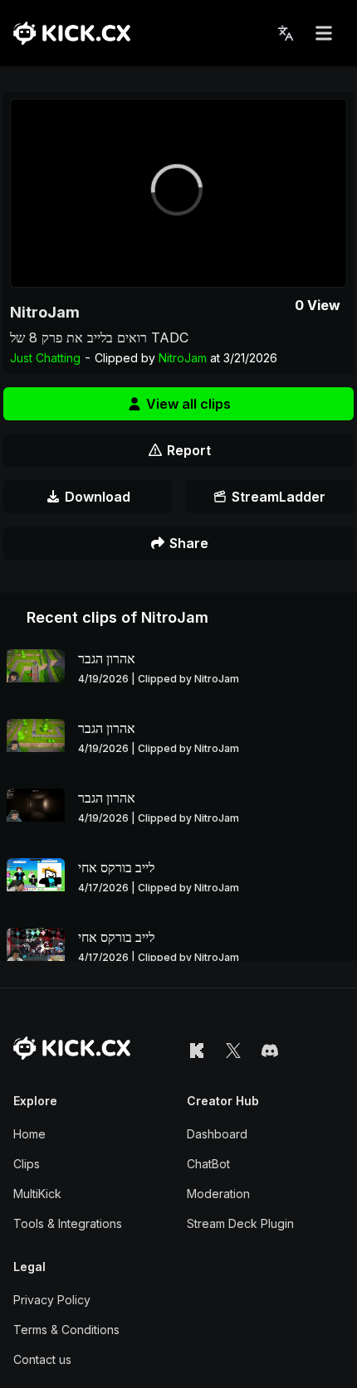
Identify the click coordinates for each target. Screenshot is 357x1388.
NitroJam (45, 312)
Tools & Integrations (67, 1223)
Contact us (42, 1359)
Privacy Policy (51, 1300)
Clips (26, 1164)
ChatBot (208, 1164)
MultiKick (37, 1194)
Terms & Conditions (66, 1329)
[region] (178, 193)
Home (29, 1134)
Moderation (218, 1194)
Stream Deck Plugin (240, 1223)
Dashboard (217, 1134)
